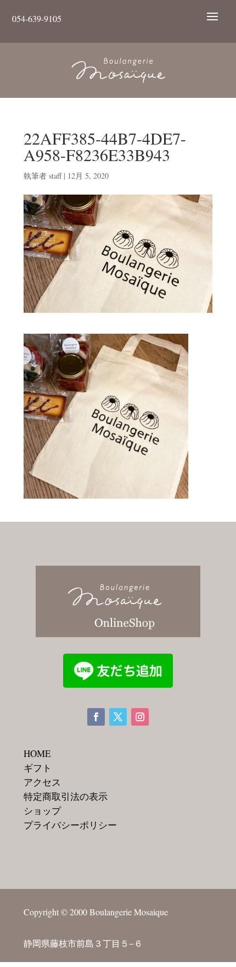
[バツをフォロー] (118, 717)
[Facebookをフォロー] (96, 717)
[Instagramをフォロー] (140, 717)
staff (55, 175)
